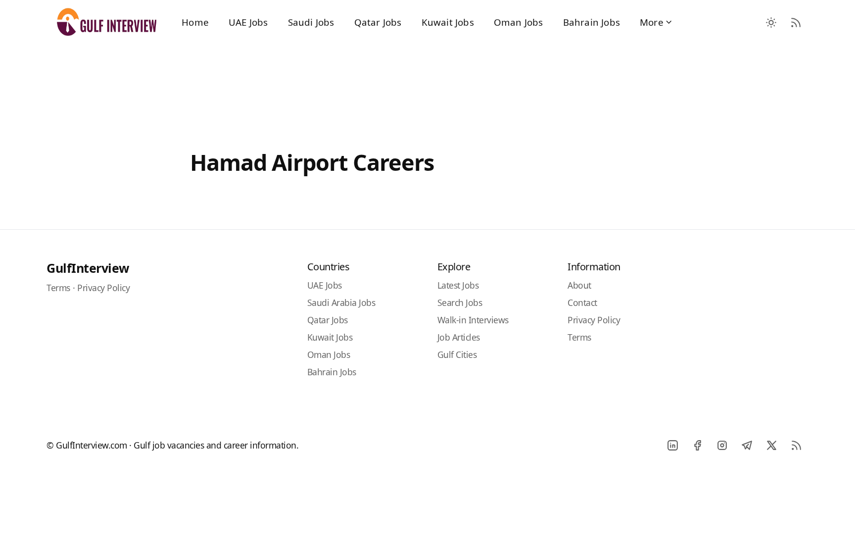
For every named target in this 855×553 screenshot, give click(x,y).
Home (195, 22)
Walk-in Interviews (473, 320)
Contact (582, 302)
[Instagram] (722, 445)
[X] (771, 445)
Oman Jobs (518, 22)
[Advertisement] (427, 85)
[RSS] (796, 445)
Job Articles (458, 337)
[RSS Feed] (796, 22)
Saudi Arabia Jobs (341, 302)
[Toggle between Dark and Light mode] (771, 22)
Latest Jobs (458, 285)
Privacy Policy (103, 288)
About (579, 285)
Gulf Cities (457, 354)
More (652, 22)
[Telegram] (746, 445)
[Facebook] (697, 445)
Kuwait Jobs (448, 22)
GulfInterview (88, 267)
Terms (58, 288)
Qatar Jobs (378, 22)
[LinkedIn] (672, 445)
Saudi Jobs (311, 22)
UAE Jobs (248, 22)
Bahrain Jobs (591, 22)
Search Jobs (459, 302)
